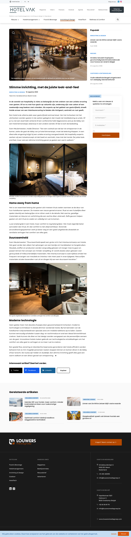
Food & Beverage (50, 20)
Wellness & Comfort (97, 20)
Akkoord (123, 534)
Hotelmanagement (30, 20)
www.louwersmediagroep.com (110, 519)
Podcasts (61, 10)
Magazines (43, 10)
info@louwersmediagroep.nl (109, 478)
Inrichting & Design (67, 20)
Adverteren (41, 477)
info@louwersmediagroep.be (109, 509)
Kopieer (63, 370)
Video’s (52, 10)
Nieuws (14, 20)
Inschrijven (106, 135)
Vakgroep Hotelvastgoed (117, 9)
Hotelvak (71, 10)
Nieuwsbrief (90, 10)
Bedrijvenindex (103, 10)
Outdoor (12, 477)
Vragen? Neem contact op (105, 442)
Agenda (80, 10)
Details (113, 534)
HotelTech (82, 20)
